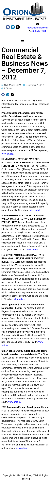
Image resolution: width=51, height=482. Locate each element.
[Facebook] (8, 27)
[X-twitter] (18, 27)
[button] (22, 41)
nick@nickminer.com (37, 27)
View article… (7, 153)
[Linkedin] (13, 27)
